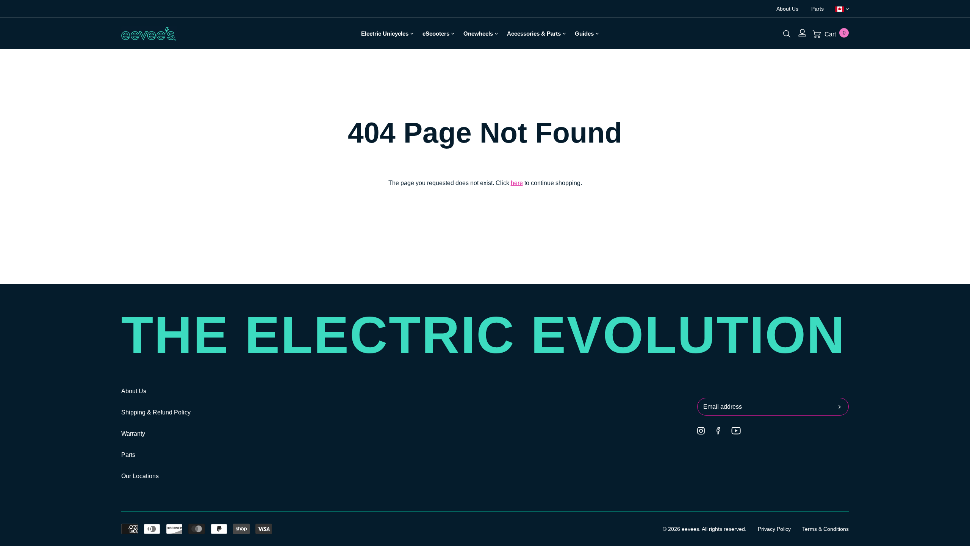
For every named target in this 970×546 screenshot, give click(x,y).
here (517, 183)
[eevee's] (149, 33)
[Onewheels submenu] (495, 33)
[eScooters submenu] (451, 33)
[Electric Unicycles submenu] (410, 33)
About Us (788, 9)
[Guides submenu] (596, 33)
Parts (817, 9)
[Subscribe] (842, 407)
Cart (834, 34)
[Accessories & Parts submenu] (563, 33)
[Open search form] (787, 34)
